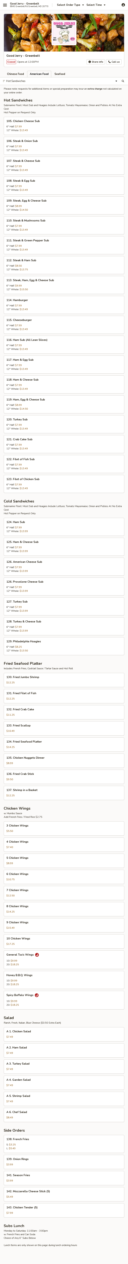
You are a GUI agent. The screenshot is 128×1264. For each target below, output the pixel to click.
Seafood (59, 74)
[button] (64, 126)
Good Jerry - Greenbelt (24, 3)
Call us (115, 61)
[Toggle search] (123, 81)
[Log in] (123, 4)
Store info (97, 61)
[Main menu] (5, 5)
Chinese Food (15, 74)
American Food (39, 74)
